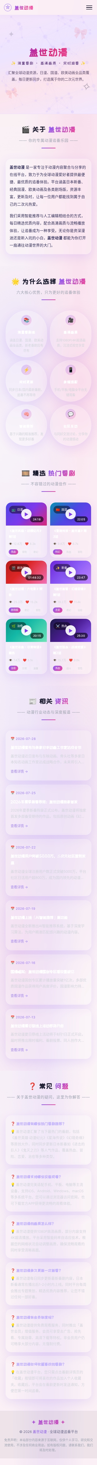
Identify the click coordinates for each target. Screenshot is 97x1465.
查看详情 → (19, 771)
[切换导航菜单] (89, 8)
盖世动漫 (40, 1432)
